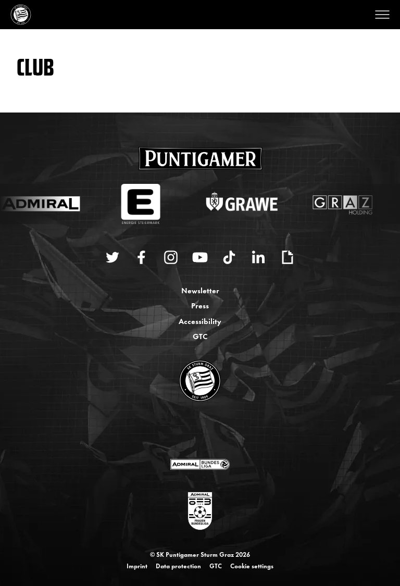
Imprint (137, 565)
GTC (200, 335)
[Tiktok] (229, 257)
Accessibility (200, 320)
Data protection (178, 565)
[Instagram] (170, 257)
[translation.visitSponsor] (200, 464)
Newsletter (200, 289)
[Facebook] (141, 257)
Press (200, 305)
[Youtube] (200, 257)
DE (190, 431)
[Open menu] (382, 14)
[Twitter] (112, 257)
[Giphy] (287, 257)
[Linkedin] (258, 257)
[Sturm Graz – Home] (20, 14)
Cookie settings (251, 565)
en (211, 431)
